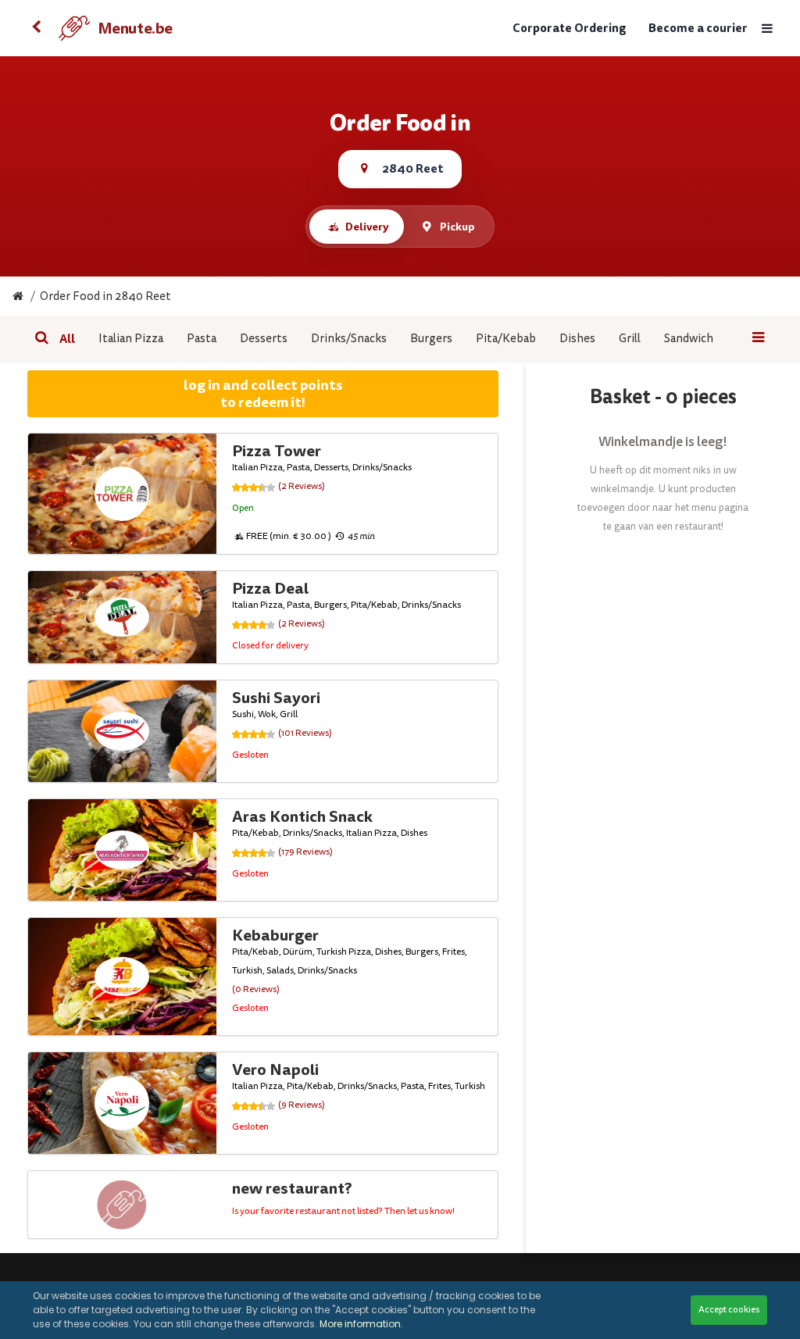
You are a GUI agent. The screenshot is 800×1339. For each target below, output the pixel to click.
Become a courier (698, 28)
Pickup (457, 226)
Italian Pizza (130, 338)
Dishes (577, 338)
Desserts (264, 338)
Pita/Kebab (506, 338)
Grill (630, 338)
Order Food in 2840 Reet (105, 296)
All (67, 339)
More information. (361, 1323)
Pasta (201, 338)
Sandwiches (694, 338)
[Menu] (767, 28)
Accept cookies (728, 1309)
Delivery (366, 226)
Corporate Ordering (569, 28)
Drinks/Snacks (349, 338)
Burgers (431, 338)
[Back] (36, 28)
